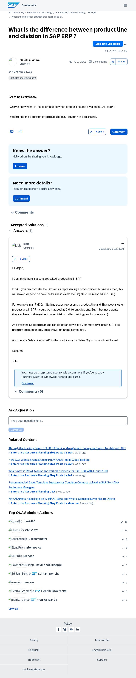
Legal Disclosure (102, 650)
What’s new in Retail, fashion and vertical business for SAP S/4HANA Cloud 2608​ (58, 471)
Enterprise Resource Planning (70, 13)
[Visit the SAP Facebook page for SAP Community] (58, 629)
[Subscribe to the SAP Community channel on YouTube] (71, 629)
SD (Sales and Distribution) (23, 78)
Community (29, 5)
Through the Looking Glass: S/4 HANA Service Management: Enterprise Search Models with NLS (67, 448)
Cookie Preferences (34, 669)
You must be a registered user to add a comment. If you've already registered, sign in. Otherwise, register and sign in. (63, 374)
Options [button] (125, 44)
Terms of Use (102, 640)
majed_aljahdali (30, 60)
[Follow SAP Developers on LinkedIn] (77, 629)
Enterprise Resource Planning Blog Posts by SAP (42, 452)
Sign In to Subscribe (107, 43)
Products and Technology (40, 13)
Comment (119, 131)
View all (13, 608)
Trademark (34, 659)
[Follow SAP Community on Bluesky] (64, 629)
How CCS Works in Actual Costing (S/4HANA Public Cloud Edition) (49, 459)
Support (102, 659)
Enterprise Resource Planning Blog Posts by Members (45, 503)
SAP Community (16, 13)
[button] (112, 62)
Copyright (33, 650)
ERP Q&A (92, 13)
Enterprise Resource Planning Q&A (33, 491)
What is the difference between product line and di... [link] (37, 17)
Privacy (34, 640)
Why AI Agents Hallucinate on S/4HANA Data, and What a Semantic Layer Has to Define (61, 498)
